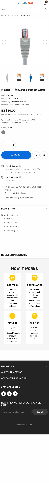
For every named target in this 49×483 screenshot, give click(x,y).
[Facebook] (3, 393)
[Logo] (25, 3)
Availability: (6, 101)
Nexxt (10, 95)
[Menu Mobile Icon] (2, 3)
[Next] (45, 42)
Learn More (10, 180)
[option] (24, 42)
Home (3, 15)
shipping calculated (22, 114)
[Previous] (4, 42)
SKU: (3, 98)
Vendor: (4, 95)
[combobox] (21, 9)
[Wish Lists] (36, 155)
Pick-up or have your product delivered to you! (34, 333)
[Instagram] (9, 393)
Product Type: (7, 104)
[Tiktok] (15, 393)
